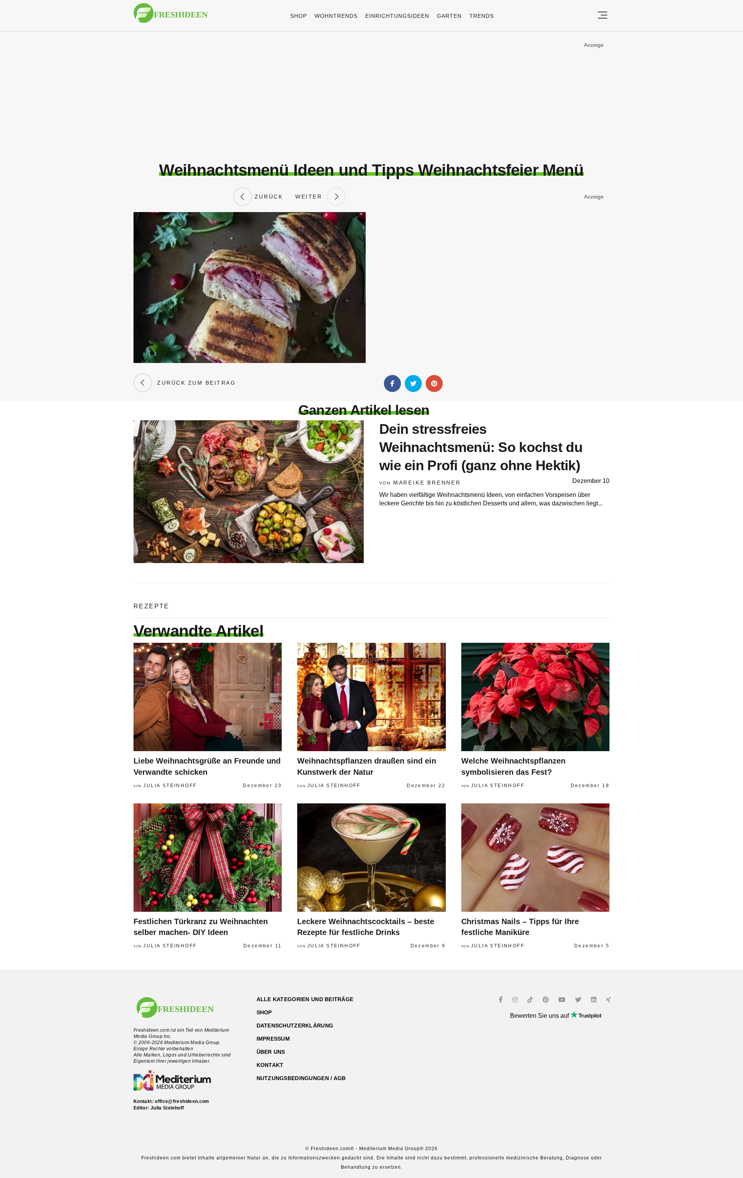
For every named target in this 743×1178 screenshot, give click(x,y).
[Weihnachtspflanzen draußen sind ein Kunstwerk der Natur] (371, 697)
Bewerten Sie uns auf (540, 1015)
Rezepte (151, 606)
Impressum (273, 1039)
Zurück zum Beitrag (194, 383)
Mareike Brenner (427, 482)
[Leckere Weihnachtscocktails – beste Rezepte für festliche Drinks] (371, 857)
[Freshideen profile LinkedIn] (594, 1000)
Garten (449, 16)
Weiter (311, 196)
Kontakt (270, 1065)
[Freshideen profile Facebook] (502, 1000)
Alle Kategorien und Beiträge (305, 999)
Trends (481, 16)
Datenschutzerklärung (295, 1025)
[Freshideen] (171, 16)
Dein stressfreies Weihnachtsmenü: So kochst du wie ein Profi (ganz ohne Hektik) (480, 447)
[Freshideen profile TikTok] (531, 1000)
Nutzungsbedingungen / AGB (301, 1078)
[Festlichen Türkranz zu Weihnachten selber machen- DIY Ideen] (208, 857)
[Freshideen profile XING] (609, 1000)
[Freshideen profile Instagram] (516, 1000)
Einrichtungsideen (397, 16)
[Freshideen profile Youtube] (562, 1000)
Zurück (267, 196)
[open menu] (602, 15)
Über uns (271, 1052)
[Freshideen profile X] (579, 1000)
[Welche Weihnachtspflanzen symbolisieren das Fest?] (535, 697)
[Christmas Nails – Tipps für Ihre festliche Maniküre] (535, 857)
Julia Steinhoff (170, 785)
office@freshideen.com (182, 1101)
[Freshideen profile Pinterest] (547, 1000)
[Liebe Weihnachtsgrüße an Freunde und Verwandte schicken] (208, 697)
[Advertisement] (371, 96)
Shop (298, 16)
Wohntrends (336, 16)
